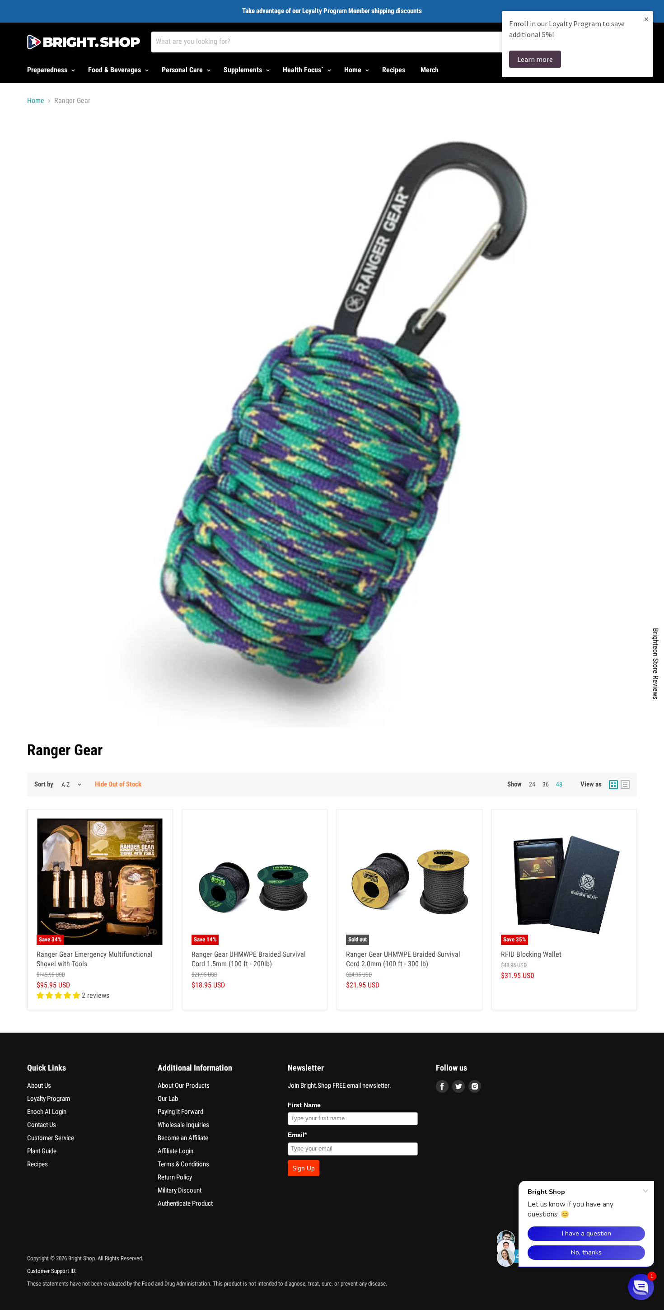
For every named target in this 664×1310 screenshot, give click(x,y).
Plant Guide (41, 1151)
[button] (641, 1287)
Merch (430, 70)
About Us (39, 1085)
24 (532, 784)
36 (545, 784)
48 (559, 784)
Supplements (244, 70)
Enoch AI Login (46, 1112)
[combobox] (353, 42)
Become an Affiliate (183, 1138)
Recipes (393, 70)
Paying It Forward (180, 1112)
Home (353, 70)
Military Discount (179, 1190)
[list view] (625, 784)
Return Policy (175, 1177)
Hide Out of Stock (118, 784)
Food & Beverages (115, 70)
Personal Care (183, 70)
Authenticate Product (185, 1203)
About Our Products (184, 1085)
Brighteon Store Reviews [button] (655, 663)
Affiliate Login (175, 1151)
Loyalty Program (48, 1099)
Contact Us (41, 1125)
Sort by (43, 784)
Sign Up (303, 1168)
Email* (297, 1134)
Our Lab (168, 1099)
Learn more (535, 59)
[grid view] (613, 784)
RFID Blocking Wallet (531, 954)
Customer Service (50, 1138)
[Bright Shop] (83, 42)
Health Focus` (304, 70)
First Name (304, 1105)
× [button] (646, 18)
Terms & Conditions (183, 1164)
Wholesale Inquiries (183, 1125)
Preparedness (48, 70)
